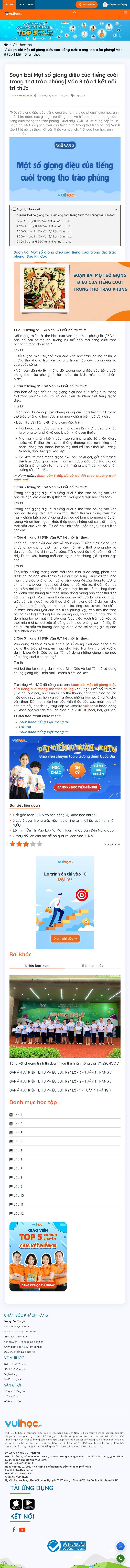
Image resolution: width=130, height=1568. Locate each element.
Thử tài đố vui (11, 1396)
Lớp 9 (18, 1186)
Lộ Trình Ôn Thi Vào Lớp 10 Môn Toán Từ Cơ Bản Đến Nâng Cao (63, 830)
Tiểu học (9, 4)
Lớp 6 (18, 1159)
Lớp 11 (18, 1204)
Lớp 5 (18, 1151)
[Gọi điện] (120, 1558)
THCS (21, 4)
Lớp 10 (19, 1195)
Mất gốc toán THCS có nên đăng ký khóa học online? (55, 815)
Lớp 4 (18, 1142)
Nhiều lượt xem (37, 965)
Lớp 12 (19, 1213)
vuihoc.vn (90, 706)
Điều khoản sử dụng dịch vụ (19, 1351)
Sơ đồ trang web (13, 1379)
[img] (65, 30)
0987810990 (89, 4)
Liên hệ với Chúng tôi (15, 1369)
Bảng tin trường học (15, 1391)
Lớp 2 (18, 1124)
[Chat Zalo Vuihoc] (120, 1546)
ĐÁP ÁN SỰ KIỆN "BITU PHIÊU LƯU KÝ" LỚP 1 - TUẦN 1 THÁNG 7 (60, 1090)
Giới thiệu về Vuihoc (15, 1364)
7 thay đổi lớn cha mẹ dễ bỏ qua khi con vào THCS (53, 836)
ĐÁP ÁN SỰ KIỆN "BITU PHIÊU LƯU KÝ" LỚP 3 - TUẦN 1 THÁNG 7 (60, 1072)
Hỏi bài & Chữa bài (14, 1401)
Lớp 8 (82, 95)
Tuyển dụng (10, 1374)
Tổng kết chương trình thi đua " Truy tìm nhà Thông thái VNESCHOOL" (64, 1063)
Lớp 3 (18, 1133)
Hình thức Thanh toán (16, 1336)
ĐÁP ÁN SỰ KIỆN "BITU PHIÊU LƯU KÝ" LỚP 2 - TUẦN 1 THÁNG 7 (60, 1081)
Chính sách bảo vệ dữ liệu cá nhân (23, 1346)
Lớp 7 (18, 1168)
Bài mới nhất (92, 965)
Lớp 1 (18, 1115)
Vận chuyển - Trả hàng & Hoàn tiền (23, 1341)
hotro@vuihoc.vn (20, 1326)
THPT (30, 4)
